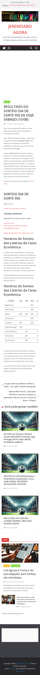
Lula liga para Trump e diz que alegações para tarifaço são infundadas (19, 573)
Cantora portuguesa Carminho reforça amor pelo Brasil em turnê (22, 7)
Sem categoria (15, 566)
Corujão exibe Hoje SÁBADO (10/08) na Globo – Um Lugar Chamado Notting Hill (19, 385)
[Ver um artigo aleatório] (35, 48)
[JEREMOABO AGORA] (4, 48)
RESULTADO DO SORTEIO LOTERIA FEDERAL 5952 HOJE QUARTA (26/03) (18, 521)
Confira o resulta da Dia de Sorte (15, 208)
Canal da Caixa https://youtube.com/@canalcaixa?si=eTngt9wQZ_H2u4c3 (15, 225)
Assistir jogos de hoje (20, 632)
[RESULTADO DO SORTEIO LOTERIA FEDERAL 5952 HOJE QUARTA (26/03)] (20, 497)
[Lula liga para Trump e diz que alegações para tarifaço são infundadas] (20, 553)
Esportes (7, 102)
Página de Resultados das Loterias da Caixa (18, 233)
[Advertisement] (20, 71)
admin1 (22, 124)
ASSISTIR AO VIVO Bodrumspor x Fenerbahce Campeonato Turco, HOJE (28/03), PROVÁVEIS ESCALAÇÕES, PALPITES (19, 480)
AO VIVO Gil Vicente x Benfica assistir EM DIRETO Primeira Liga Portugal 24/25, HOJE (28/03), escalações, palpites (19, 438)
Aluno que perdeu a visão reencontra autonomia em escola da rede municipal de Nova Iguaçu (26, 600)
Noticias (6, 566)
